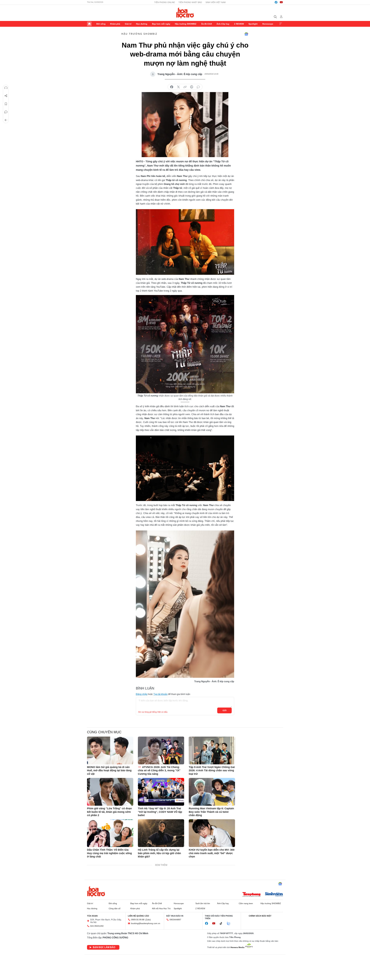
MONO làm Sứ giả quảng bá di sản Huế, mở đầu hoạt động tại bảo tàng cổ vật (109, 770)
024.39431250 (96, 926)
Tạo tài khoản (160, 694)
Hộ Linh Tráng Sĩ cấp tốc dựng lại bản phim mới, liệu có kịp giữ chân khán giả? (159, 853)
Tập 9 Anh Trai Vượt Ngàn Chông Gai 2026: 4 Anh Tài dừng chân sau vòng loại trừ (212, 770)
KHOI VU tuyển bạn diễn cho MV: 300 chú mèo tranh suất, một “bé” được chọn (211, 853)
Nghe (6, 88)
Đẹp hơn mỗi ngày (161, 24)
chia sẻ (172, 87)
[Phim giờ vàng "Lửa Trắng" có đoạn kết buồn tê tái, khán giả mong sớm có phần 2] (110, 792)
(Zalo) (148, 919)
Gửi (224, 710)
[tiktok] (222, 923)
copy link (185, 87)
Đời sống (101, 24)
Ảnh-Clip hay (223, 24)
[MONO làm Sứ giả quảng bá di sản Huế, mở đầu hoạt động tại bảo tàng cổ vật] (110, 750)
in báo (192, 87)
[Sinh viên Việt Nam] (274, 894)
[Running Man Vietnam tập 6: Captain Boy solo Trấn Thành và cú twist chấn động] (212, 792)
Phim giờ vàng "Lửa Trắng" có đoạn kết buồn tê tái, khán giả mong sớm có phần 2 (109, 812)
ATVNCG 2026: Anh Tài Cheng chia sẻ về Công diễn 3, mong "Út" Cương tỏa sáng (159, 770)
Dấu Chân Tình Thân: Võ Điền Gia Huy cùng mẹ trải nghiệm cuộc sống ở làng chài (109, 853)
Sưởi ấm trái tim (202, 903)
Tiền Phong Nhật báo (190, 2)
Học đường (141, 24)
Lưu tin (6, 104)
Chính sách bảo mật (260, 916)
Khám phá (115, 24)
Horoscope (267, 24)
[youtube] (281, 2)
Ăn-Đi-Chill (206, 24)
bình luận (198, 87)
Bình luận (6, 112)
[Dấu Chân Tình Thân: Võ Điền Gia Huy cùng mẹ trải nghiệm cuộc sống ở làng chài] (110, 833)
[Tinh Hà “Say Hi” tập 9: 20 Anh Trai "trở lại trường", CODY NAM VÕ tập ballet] (161, 792)
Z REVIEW (239, 24)
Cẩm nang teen (246, 903)
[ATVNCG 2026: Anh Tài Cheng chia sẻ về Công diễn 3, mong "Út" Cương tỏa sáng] (161, 750)
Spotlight (253, 24)
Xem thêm (280, 24)
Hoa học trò (96, 891)
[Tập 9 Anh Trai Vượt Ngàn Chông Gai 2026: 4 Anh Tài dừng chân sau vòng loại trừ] (212, 750)
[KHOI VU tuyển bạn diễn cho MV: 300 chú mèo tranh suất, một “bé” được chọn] (212, 833)
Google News (246, 34)
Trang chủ (89, 24)
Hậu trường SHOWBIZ (185, 24)
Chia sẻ (6, 96)
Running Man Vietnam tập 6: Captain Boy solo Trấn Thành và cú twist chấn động (211, 812)
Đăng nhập (141, 694)
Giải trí (128, 24)
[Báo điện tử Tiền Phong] (251, 894)
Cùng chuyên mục (104, 732)
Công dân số (114, 908)
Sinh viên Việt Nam (216, 2)
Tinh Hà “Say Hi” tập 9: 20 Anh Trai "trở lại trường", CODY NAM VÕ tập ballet (160, 812)
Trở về (6, 120)
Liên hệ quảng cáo (138, 916)
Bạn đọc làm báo (104, 947)
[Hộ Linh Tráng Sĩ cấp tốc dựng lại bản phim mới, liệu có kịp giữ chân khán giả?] (161, 833)
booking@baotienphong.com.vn (145, 923)
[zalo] (230, 923)
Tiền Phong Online (164, 2)
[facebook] (276, 2)
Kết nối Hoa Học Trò (161, 908)
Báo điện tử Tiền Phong (185, 13)
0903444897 (175, 919)
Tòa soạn (92, 916)
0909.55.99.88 (137, 919)
